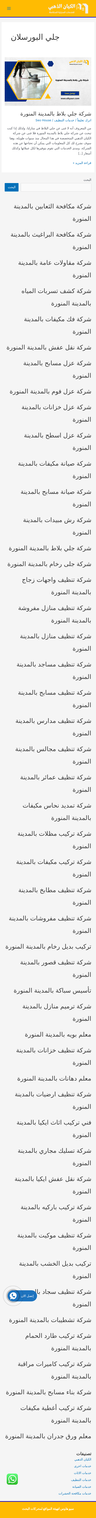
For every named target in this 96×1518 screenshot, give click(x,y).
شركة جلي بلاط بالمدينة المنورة (55, 113)
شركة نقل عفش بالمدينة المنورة (48, 347)
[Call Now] (13, 1295)
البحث (87, 180)
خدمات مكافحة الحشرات (74, 1493)
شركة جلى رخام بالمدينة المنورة (49, 564)
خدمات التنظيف (64, 120)
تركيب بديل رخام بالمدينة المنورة (48, 946)
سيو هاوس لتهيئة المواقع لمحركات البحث (48, 1508)
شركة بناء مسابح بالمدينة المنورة (48, 1392)
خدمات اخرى (82, 1466)
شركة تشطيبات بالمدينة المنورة (50, 1320)
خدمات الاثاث (82, 1473)
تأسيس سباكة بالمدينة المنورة (52, 990)
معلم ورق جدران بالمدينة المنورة (48, 1436)
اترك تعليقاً (84, 120)
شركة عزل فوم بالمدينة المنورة (50, 391)
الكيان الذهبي (82, 1459)
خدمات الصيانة (81, 1486)
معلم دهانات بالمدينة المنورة (54, 1078)
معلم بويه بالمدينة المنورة (58, 1034)
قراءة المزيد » (82, 163)
